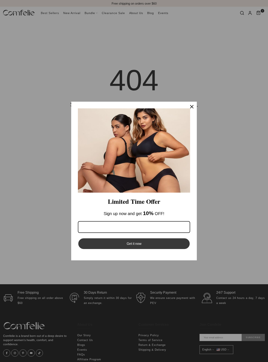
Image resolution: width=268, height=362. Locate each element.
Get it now (134, 243)
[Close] (192, 107)
